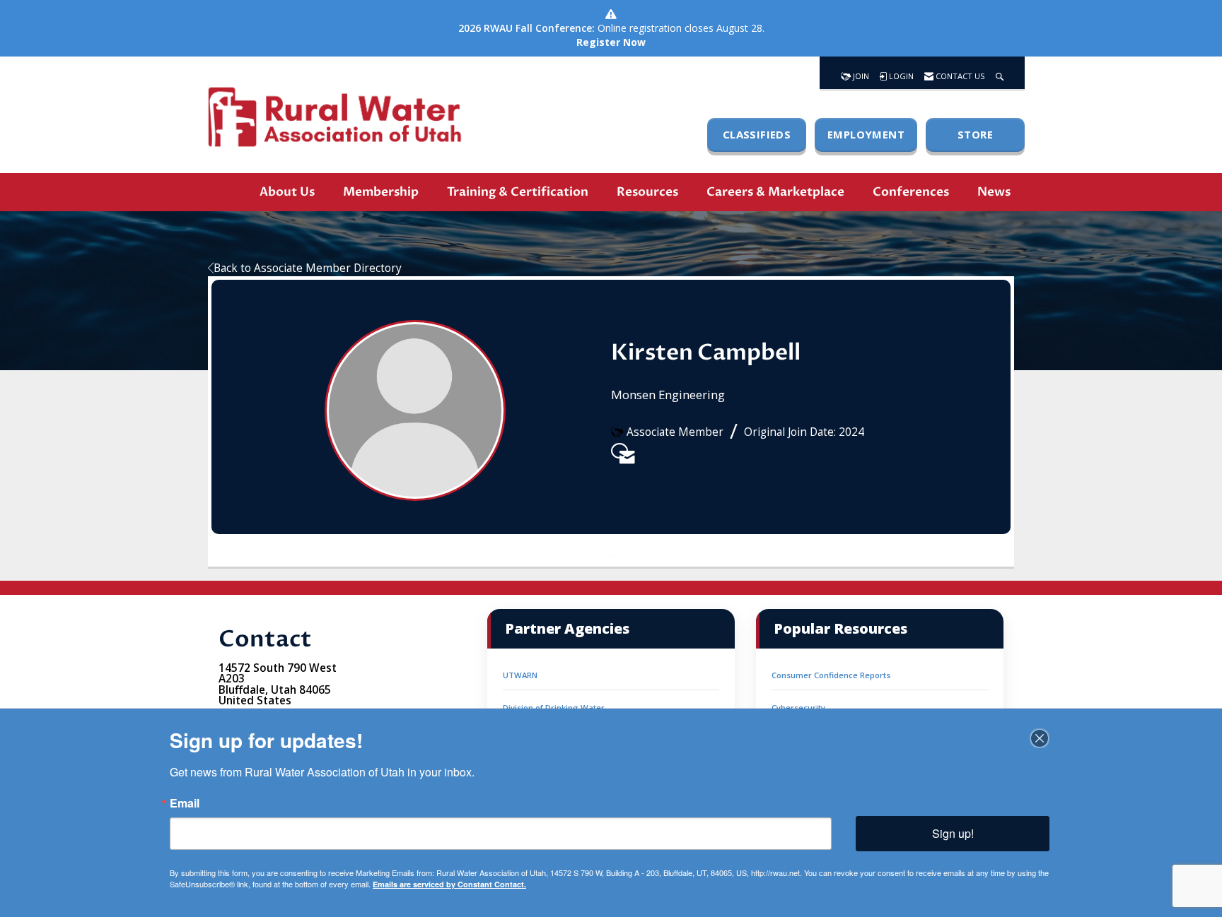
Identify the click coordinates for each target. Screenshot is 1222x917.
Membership (381, 192)
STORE (975, 134)
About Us (287, 192)
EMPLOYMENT (865, 134)
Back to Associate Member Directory (308, 268)
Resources (647, 192)
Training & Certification (517, 192)
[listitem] (619, 450)
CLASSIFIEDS (757, 134)
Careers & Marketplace (775, 192)
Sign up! (953, 833)
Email (184, 803)
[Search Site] (999, 73)
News (994, 192)
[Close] (1039, 738)
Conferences (911, 192)
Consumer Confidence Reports (831, 675)
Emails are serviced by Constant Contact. (449, 884)
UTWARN (520, 675)
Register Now (611, 42)
